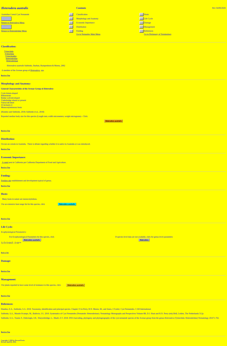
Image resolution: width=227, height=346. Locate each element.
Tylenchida (8, 51)
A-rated (5, 162)
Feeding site (6, 180)
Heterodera (35, 70)
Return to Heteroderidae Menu (14, 31)
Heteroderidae (11, 58)
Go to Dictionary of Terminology (157, 34)
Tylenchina (9, 54)
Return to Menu (12, 23)
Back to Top (5, 75)
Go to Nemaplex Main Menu (88, 34)
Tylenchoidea (10, 56)
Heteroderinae (12, 61)
